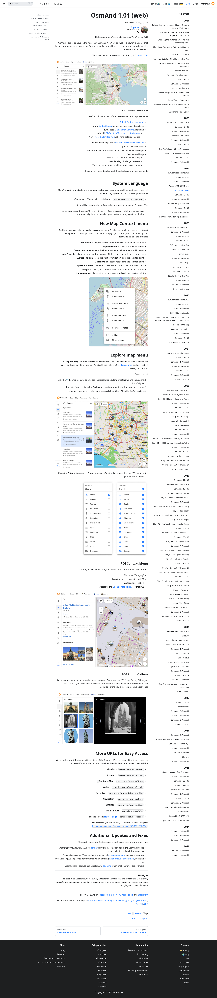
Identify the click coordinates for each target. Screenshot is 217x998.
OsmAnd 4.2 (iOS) (182, 338)
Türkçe (103, 986)
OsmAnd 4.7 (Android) (180, 212)
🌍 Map (166, 3)
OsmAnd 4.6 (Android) (180, 232)
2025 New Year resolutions (178, 173)
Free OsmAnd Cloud (180, 249)
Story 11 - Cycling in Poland (177, 541)
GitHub (45, 3)
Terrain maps (183, 254)
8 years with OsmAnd (180, 666)
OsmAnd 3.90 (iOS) (181, 379)
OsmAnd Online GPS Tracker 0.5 (175, 568)
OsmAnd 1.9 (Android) (180, 831)
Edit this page (138, 918)
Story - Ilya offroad (181, 603)
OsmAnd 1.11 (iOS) (181, 785)
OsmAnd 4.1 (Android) (180, 362)
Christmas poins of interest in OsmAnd (172, 739)
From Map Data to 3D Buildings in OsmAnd (171, 59)
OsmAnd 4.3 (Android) (180, 308)
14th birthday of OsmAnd (178, 203)
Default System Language (132, 122)
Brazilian (102, 978)
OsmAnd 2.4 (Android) (180, 748)
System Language (42, 15)
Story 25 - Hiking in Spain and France (173, 399)
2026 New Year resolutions (178, 122)
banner (94, 847)
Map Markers (183, 706)
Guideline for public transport (176, 607)
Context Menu (105, 126)
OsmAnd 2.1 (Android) (180, 794)
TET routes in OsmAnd (179, 245)
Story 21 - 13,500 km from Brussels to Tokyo (170, 443)
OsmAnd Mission (182, 653)
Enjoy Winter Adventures (178, 100)
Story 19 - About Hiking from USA (175, 460)
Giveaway (185, 636)
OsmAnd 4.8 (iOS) (182, 195)
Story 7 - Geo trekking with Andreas (174, 572)
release (137, 913)
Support (61, 966)
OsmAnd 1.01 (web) (181, 190)
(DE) (128, 900)
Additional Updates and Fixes (40, 38)
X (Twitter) (121, 894)
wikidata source (124, 365)
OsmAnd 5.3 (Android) (180, 84)
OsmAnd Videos (182, 691)
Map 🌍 (185, 954)
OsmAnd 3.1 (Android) (180, 649)
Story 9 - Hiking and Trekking (177, 554)
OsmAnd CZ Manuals (55, 958)
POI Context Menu (40, 26)
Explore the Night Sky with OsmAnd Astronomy (174, 65)
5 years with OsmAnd (180, 789)
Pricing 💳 (184, 950)
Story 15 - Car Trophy (180, 511)
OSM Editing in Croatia (179, 313)
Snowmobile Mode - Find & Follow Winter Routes (171, 106)
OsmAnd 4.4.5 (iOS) (181, 271)
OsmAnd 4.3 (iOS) (182, 304)
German (102, 958)
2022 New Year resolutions (178, 353)
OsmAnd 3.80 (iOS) (181, 408)
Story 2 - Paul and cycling (178, 598)
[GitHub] (138, 32)
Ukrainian (101, 966)
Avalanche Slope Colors (179, 111)
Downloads (184, 970)
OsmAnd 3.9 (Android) (180, 375)
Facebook (103, 894)
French (103, 954)
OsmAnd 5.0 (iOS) (182, 158)
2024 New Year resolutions (178, 227)
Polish (103, 970)
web (129, 913)
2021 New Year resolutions (178, 390)
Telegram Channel (139, 970)
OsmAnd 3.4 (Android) (180, 546)
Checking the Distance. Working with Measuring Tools (173, 41)
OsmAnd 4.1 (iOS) (182, 357)
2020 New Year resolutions (178, 484)
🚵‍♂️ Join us (155, 3)
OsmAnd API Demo (181, 752)
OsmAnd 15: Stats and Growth (176, 153)
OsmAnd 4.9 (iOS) (182, 177)
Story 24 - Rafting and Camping (176, 412)
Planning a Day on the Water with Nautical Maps (171, 48)
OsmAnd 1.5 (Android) (180, 851)
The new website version (178, 342)
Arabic (103, 982)
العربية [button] (56, 3)
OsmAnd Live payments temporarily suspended (174, 685)
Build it (186, 974)
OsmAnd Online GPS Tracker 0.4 (175, 616)
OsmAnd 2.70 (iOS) (181, 576)
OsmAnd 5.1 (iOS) (182, 144)
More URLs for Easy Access (39, 33)
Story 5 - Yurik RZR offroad (178, 585)
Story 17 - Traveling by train (177, 493)
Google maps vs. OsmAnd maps (175, 772)
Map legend (183, 966)
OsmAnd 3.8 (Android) (180, 403)
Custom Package (182, 425)
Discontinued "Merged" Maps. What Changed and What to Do (174, 34)
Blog (188, 3)
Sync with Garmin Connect (178, 75)
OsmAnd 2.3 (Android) (180, 761)
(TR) (146, 904)
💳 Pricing (178, 3)
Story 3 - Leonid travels (179, 594)
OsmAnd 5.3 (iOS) (182, 79)
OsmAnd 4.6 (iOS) (182, 236)
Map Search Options (124, 129)
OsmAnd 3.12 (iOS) (181, 452)
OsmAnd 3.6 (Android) (180, 447)
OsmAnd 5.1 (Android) (180, 140)
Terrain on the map (181, 289)
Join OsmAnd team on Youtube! (176, 820)
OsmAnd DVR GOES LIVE (179, 816)
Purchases (184, 962)
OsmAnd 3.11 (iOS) (181, 480)
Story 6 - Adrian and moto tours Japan (173, 581)
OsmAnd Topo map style (179, 744)
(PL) (137, 904)
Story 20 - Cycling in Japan (178, 456)
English (103, 950)
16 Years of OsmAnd (180, 54)
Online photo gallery (122, 586)
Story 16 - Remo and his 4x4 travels (174, 497)
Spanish (102, 974)
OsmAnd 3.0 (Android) (180, 671)
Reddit (130, 894)
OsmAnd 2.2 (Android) (180, 776)
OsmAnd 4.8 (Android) (180, 199)
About (186, 982)
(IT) (119, 900)
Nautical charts (183, 811)
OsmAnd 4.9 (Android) (180, 181)
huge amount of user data (121, 858)
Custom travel (183, 658)
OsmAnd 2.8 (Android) (180, 711)
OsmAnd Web (141, 55)
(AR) (141, 904)
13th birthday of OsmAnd (178, 276)
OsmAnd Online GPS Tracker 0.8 (175, 465)
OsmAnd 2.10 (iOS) (181, 675)
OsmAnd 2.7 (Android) (180, 715)
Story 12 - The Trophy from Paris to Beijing (171, 524)
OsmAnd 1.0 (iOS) (182, 798)
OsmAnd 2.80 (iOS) (181, 563)
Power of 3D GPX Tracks (179, 186)
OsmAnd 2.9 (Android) (180, 679)
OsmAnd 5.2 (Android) (180, 131)
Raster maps (184, 262)
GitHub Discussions (138, 950)
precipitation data (116, 855)
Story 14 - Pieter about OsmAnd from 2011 (171, 515)
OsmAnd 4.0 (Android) (180, 366)
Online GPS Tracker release (177, 644)
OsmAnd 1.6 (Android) (180, 855)
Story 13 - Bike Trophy (180, 519)
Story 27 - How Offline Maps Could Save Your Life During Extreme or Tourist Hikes (171, 319)
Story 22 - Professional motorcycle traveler (171, 438)
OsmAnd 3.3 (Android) (180, 612)
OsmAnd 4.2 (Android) (180, 333)
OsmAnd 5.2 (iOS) (182, 127)
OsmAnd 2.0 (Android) (180, 803)
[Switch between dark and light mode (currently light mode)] (4, 4)
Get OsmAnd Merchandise (52, 962)
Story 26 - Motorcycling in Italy (176, 394)
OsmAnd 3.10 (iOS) (181, 489)
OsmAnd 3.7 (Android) (180, 434)
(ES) (138, 900)
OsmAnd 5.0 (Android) (180, 162)
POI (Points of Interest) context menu (122, 133)
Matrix (145, 974)
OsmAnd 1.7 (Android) (180, 840)
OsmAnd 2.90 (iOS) (181, 537)
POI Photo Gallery (40, 29)
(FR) (123, 900)
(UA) (133, 900)
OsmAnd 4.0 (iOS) (182, 370)
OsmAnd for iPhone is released (176, 807)
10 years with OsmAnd (179, 421)
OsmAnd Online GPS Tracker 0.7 (175, 532)
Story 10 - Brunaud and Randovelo (174, 550)
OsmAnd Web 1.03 (181, 70)
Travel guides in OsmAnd (178, 662)
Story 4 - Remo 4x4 (181, 590)
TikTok (112, 894)
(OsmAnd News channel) (100, 900)
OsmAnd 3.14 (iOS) (181, 430)
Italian (103, 962)
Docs (195, 3)
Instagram (143, 894)
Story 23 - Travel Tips (180, 416)
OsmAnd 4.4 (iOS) (182, 280)
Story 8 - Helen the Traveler (177, 559)
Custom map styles (181, 267)
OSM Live (185, 757)
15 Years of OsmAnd (180, 136)
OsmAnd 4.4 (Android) (180, 284)
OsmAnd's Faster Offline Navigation (174, 149)
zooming (107, 865)
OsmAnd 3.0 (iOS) (182, 528)
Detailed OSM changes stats (177, 640)
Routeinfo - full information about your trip (170, 506)
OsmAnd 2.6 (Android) (180, 720)
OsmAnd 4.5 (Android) (180, 258)
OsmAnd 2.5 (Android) (180, 735)
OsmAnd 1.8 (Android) (180, 835)
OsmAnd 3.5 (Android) (180, 502)
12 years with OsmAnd (179, 329)
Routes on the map (181, 325)
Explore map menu (42, 22)
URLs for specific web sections (129, 142)
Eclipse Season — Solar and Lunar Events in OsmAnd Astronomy (170, 26)
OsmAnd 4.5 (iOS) (182, 240)
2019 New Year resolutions (178, 631)
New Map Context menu (40, 18)
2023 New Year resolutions (178, 300)
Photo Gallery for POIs (104, 137)
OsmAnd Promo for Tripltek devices (174, 217)
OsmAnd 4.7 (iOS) (182, 208)
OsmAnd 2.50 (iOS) (181, 620)
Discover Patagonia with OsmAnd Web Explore (173, 94)
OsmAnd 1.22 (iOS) (181, 781)
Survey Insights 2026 (180, 88)
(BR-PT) (144, 900)
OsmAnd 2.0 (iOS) (182, 702)
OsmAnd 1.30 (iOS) (181, 724)
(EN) (115, 900)
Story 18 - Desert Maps (179, 469)
